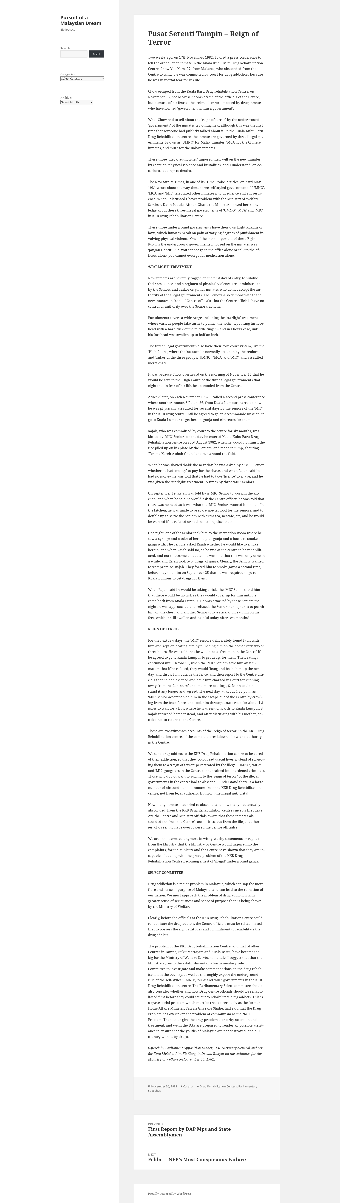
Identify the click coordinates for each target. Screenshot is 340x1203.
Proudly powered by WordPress (169, 1194)
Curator (188, 1086)
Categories (67, 74)
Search (65, 48)
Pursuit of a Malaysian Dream (80, 20)
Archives (66, 98)
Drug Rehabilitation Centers (218, 1086)
